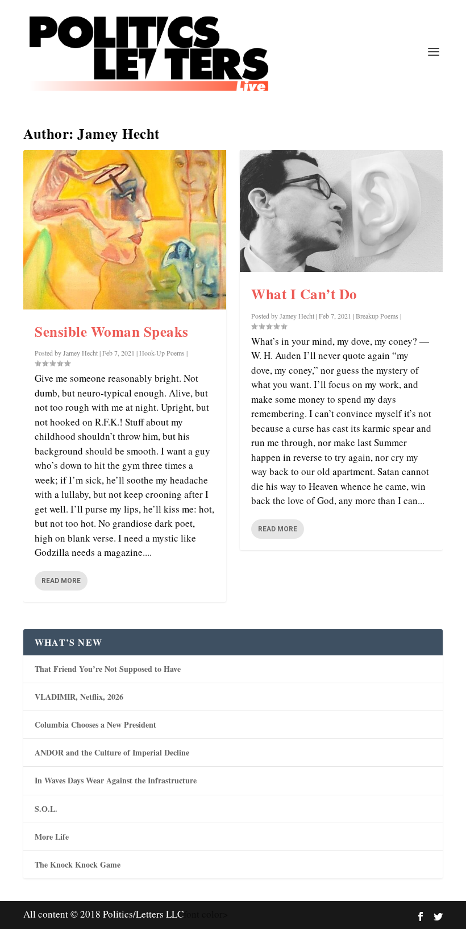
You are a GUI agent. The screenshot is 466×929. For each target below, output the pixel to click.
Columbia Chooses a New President (95, 724)
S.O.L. (46, 809)
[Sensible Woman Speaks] (124, 229)
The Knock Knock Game (77, 864)
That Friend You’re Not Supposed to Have (108, 669)
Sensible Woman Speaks (112, 331)
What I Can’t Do (304, 293)
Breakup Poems (377, 315)
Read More (61, 581)
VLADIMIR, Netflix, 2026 (79, 697)
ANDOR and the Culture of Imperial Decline (112, 752)
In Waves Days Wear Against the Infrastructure (116, 780)
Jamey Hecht (80, 352)
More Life (52, 837)
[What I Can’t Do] (341, 211)
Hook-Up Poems (162, 352)
